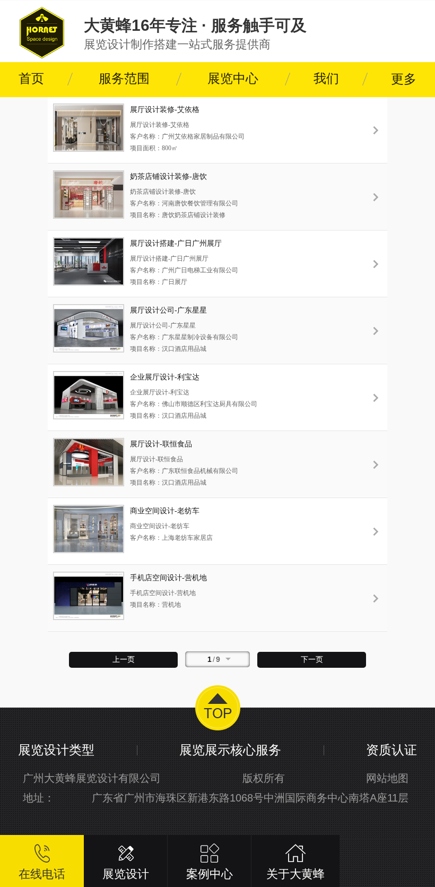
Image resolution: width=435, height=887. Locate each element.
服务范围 (124, 78)
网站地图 (387, 778)
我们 (326, 78)
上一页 (123, 660)
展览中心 (232, 78)
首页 (31, 78)
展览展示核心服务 (230, 750)
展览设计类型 (56, 750)
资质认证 (391, 750)
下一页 (312, 660)
